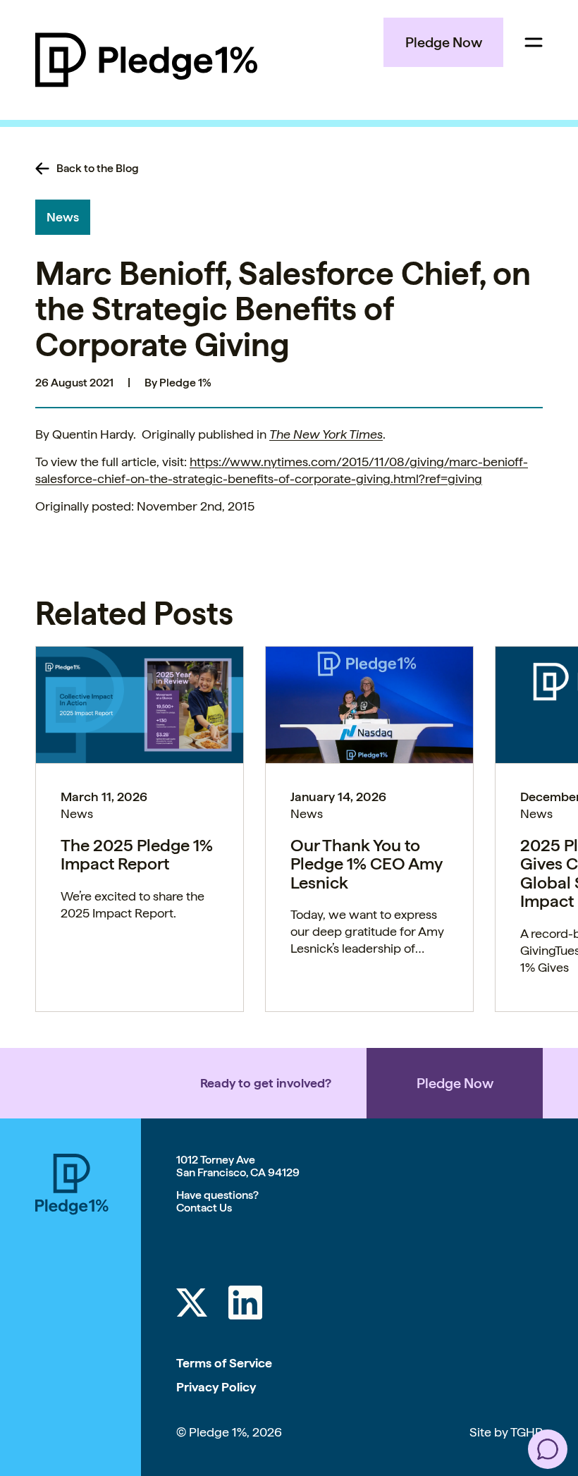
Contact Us (204, 1207)
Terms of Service (224, 1362)
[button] (547, 1449)
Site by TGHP (506, 1432)
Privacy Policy (216, 1386)
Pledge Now (443, 42)
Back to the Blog (97, 168)
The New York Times (326, 434)
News (63, 216)
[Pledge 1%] (146, 60)
